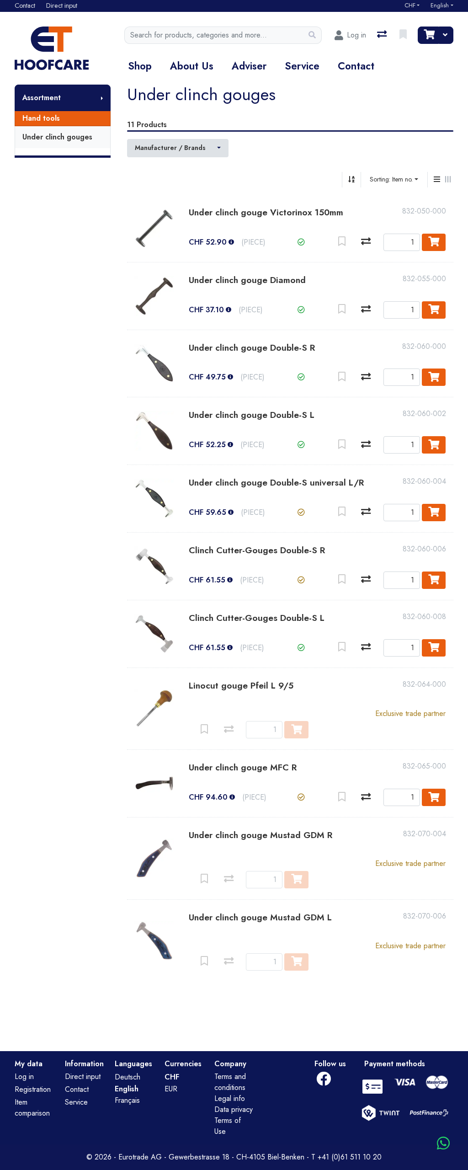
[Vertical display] (436, 179)
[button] (301, 242)
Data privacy (233, 1109)
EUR (171, 1089)
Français (127, 1100)
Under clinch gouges (57, 137)
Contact (356, 66)
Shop (140, 66)
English (440, 5)
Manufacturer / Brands (170, 147)
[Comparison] (383, 35)
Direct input (83, 1076)
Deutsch (127, 1077)
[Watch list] (404, 35)
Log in (24, 1076)
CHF (409, 5)
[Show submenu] (102, 98)
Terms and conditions (230, 1082)
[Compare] (366, 242)
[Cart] (428, 35)
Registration (33, 1089)
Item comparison (32, 1107)
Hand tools (41, 118)
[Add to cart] (434, 242)
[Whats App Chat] (443, 1144)
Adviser (249, 66)
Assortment (41, 97)
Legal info (229, 1098)
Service (302, 66)
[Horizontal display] (447, 179)
